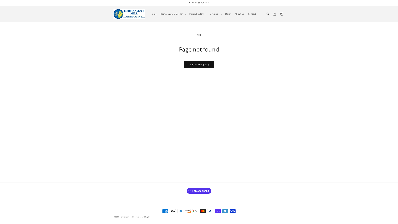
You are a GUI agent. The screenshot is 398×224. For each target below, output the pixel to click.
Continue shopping (199, 64)
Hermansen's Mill (127, 217)
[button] (173, 14)
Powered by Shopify (142, 217)
